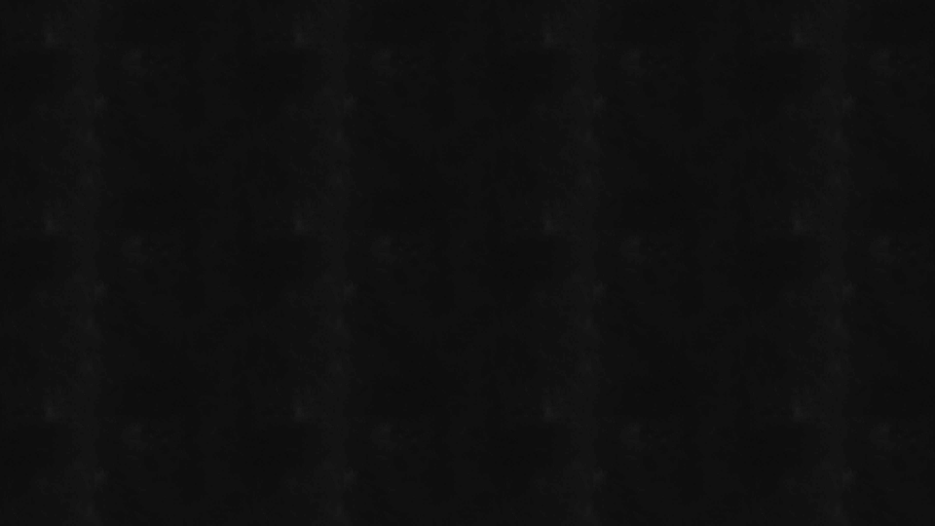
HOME (341, 193)
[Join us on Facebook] (580, 10)
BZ (598, 265)
